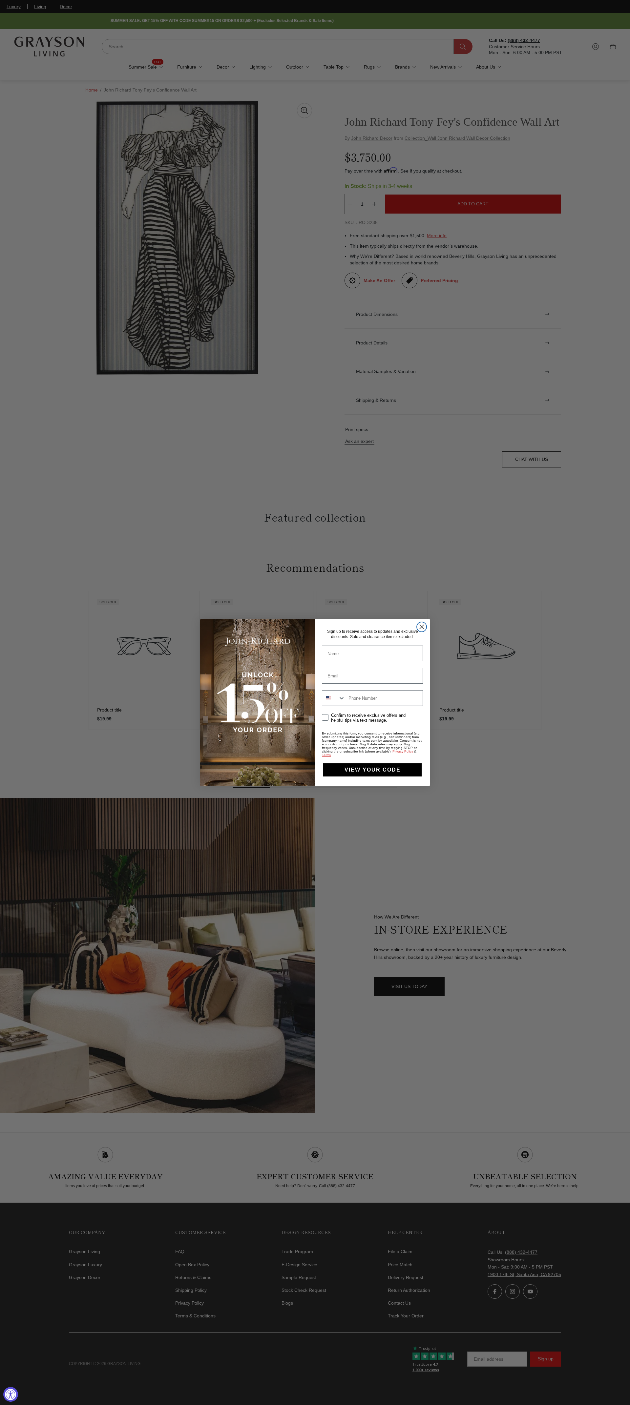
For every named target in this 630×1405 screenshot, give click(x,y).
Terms (326, 755)
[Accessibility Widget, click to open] (10, 1394)
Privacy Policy (402, 751)
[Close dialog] (422, 627)
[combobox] (333, 698)
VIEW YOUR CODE (373, 770)
